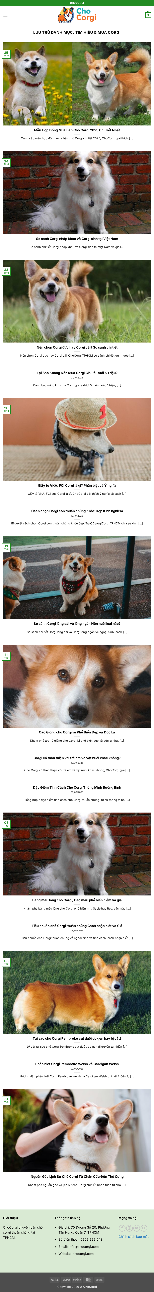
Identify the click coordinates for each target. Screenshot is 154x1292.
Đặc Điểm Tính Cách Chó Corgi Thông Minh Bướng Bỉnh (77, 787)
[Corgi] (77, 15)
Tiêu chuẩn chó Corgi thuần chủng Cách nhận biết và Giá (77, 926)
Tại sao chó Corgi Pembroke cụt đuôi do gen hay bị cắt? (77, 1038)
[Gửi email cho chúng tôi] (144, 1228)
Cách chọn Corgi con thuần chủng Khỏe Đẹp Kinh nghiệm (77, 511)
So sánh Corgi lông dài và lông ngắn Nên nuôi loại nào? (77, 624)
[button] (5, 15)
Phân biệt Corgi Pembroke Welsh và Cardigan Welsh (77, 1064)
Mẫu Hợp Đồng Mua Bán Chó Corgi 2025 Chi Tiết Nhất (77, 130)
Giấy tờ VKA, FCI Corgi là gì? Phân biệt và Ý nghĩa (77, 485)
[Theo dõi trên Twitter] (136, 1228)
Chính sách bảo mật (134, 1237)
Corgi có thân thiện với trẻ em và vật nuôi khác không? (77, 758)
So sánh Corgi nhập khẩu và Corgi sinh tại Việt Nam (77, 239)
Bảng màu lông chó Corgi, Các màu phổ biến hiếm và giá (77, 900)
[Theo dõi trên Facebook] (122, 1228)
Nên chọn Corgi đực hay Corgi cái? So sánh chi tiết (77, 347)
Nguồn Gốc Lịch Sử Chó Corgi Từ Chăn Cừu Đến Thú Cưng (77, 1177)
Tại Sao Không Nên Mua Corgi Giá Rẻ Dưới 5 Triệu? (77, 373)
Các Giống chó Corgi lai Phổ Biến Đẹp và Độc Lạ (77, 732)
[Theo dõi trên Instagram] (129, 1228)
